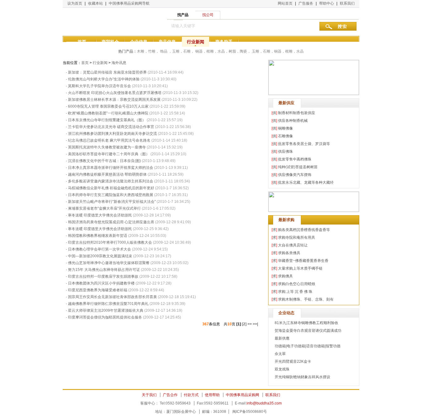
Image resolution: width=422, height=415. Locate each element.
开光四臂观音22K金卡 (293, 361)
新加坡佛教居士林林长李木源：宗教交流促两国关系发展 (114, 99)
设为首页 (74, 3)
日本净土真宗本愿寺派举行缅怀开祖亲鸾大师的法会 (110, 167)
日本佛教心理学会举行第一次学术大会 (100, 249)
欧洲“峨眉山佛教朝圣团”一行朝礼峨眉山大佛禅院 (108, 113)
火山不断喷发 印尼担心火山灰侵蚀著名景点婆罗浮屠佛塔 (115, 93)
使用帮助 (212, 395)
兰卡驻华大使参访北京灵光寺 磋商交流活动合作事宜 (111, 127)
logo (93, 21)
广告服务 (305, 3)
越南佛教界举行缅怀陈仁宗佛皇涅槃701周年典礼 (108, 304)
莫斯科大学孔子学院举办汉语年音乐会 (99, 86)
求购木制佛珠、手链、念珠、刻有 (306, 299)
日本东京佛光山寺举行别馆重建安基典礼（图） (107, 120)
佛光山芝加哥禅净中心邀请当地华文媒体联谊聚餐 (109, 263)
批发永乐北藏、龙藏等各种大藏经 (306, 182)
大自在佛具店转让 (293, 245)
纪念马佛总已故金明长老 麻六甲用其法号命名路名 (109, 140)
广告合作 (170, 395)
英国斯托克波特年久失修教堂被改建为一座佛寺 (107, 147)
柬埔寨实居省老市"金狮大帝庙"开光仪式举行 (104, 208)
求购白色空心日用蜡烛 (296, 284)
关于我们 (149, 395)
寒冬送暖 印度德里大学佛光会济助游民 (100, 215)
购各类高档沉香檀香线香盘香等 (304, 230)
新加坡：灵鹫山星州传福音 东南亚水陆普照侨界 (107, 72)
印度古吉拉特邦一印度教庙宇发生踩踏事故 (103, 276)
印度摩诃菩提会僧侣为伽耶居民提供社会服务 (105, 317)
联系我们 (347, 3)
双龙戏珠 (282, 369)
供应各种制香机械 (293, 120)
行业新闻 (195, 41)
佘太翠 (280, 354)
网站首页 (285, 3)
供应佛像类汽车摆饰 (294, 175)
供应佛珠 (285, 151)
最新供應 (282, 338)
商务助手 (224, 41)
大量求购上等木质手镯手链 (300, 268)
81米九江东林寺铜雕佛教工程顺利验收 (306, 323)
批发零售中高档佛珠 (294, 159)
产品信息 (167, 41)
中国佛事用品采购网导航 (129, 3)
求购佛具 (285, 276)
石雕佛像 (285, 136)
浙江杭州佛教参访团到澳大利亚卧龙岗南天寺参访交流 (112, 133)
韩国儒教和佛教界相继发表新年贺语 (97, 235)
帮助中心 (326, 3)
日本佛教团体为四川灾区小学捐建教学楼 (101, 283)
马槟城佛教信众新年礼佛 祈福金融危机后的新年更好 (111, 188)
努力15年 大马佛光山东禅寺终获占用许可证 (104, 269)
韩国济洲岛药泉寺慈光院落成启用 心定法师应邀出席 (111, 222)
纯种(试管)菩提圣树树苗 (298, 167)
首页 (82, 41)
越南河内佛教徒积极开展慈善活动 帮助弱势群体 (107, 174)
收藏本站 (95, 3)
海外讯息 (119, 63)
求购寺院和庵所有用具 (296, 237)
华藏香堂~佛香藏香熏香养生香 (303, 261)
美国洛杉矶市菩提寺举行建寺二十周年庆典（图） (109, 154)
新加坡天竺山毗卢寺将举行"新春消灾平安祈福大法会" (112, 201)
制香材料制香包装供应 (296, 113)
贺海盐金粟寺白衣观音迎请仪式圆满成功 (308, 330)
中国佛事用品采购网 (242, 395)
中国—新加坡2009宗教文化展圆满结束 (100, 256)
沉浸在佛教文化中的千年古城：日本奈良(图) (104, 161)
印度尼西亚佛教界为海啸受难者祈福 (98, 290)
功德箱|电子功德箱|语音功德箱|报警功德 (307, 346)
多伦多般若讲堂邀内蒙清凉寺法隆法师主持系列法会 (110, 181)
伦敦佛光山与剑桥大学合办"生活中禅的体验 (104, 79)
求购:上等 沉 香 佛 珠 (295, 291)
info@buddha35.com (264, 403)
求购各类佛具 (289, 253)
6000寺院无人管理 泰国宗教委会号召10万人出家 (108, 106)
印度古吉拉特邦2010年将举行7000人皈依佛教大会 (110, 242)
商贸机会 (110, 41)
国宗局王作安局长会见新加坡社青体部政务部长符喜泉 (112, 297)
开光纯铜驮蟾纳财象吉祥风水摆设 (302, 377)
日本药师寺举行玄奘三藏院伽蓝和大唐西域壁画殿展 (110, 195)
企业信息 (138, 41)
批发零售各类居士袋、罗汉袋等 (304, 144)
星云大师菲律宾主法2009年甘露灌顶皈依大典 (105, 310)
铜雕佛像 (285, 128)
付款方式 (191, 395)
